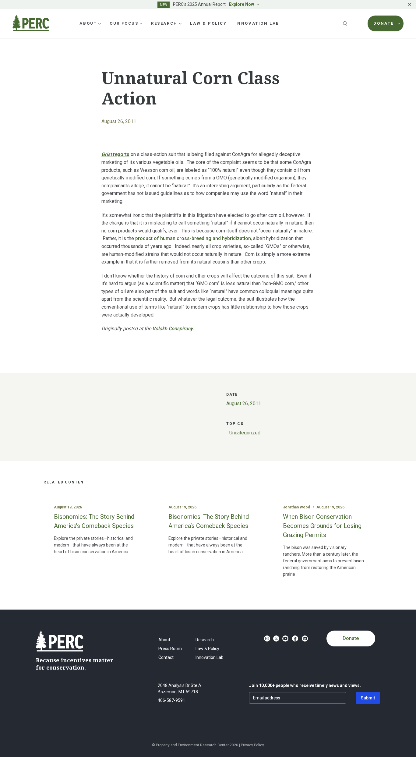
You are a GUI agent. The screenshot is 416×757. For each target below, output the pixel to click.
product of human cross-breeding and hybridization (192, 238)
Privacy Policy (252, 745)
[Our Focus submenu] (141, 23)
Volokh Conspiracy (172, 328)
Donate (351, 638)
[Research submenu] (180, 23)
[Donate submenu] (398, 23)
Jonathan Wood (296, 507)
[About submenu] (99, 23)
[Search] (345, 23)
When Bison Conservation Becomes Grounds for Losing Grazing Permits (322, 526)
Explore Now (241, 4)
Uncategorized (244, 433)
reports (115, 154)
